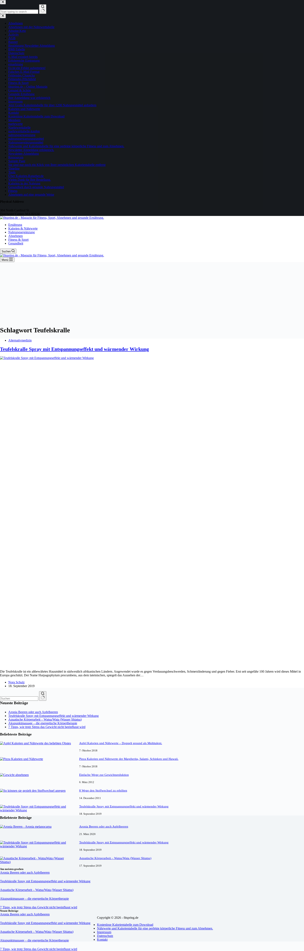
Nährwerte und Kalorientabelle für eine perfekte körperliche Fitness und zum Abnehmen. (155, 928)
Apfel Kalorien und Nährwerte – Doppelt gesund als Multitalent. (120, 743)
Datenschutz (105, 936)
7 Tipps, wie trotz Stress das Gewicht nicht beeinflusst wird (46, 727)
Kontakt (102, 939)
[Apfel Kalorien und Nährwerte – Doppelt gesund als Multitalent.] (35, 743)
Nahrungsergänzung (21, 232)
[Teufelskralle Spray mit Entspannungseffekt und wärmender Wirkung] (37, 810)
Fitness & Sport (18, 239)
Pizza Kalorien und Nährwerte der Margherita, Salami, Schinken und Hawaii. (128, 759)
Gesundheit (15, 243)
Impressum (104, 932)
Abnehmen (15, 236)
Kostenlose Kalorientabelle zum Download (125, 924)
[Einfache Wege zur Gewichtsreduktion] (14, 775)
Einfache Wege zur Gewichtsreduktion (104, 774)
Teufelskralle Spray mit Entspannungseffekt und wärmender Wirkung (74, 349)
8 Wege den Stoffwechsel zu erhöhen (103, 790)
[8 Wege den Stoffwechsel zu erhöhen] (33, 790)
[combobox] (19, 698)
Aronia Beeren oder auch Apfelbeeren (33, 712)
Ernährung (15, 224)
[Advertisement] (152, 293)
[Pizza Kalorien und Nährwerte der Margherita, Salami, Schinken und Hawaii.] (21, 759)
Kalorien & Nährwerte (23, 228)
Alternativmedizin (20, 340)
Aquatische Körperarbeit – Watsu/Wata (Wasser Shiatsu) (45, 719)
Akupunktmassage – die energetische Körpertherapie (42, 723)
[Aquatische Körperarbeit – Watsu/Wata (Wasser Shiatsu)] (37, 862)
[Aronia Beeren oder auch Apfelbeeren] (25, 826)
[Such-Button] (42, 696)
